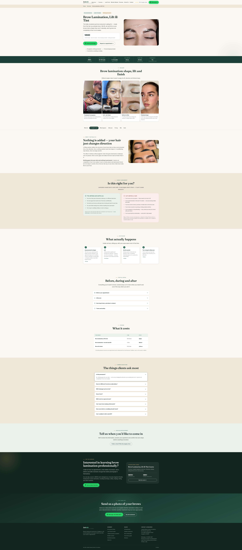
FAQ (121, 127)
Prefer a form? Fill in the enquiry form (121, 444)
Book (125, 127)
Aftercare (110, 127)
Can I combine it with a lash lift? (104, 414)
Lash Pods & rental (111, 531)
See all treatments (130, 514)
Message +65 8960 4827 (115, 514)
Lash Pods (107, 2)
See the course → (143, 480)
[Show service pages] (97, 2)
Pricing (116, 127)
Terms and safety (100, 308)
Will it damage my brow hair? (103, 389)
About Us (126, 2)
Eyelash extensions (128, 531)
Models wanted (110, 535)
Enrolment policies (111, 537)
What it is (86, 127)
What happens (103, 127)
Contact (131, 2)
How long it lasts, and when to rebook (106, 303)
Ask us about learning (92, 485)
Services (94, 2)
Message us (154, 2)
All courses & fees (111, 529)
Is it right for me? (94, 127)
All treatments (127, 529)
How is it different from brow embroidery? (106, 384)
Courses (100, 2)
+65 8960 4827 (149, 537)
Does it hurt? (99, 394)
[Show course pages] (103, 2)
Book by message (91, 43)
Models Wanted (114, 2)
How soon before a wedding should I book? (107, 409)
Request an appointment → (106, 43)
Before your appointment (102, 292)
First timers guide (128, 535)
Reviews (121, 2)
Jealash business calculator (113, 533)
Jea (88, 2)
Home (84, 6)
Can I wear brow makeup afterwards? (105, 404)
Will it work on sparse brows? (103, 399)
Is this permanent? (100, 374)
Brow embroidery (128, 533)
